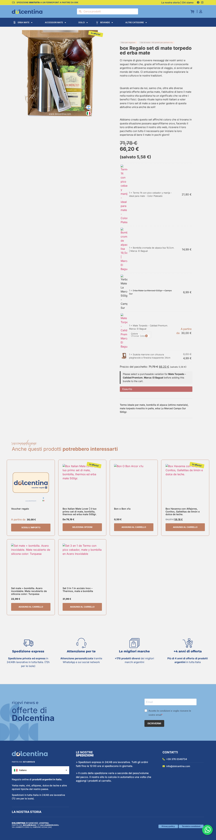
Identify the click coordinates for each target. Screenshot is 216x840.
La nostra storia (26, 812)
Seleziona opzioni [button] (82, 527)
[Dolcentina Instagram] (202, 3)
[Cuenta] (201, 11)
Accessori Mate (54, 22)
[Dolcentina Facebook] (198, 3)
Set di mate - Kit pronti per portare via (157, 42)
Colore (134, 334)
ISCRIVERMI (154, 723)
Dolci (81, 22)
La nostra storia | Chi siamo (177, 2)
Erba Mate (23, 22)
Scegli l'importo (30, 527)
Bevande (105, 22)
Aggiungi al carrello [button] (134, 527)
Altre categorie (134, 22)
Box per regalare (128, 42)
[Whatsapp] (207, 830)
